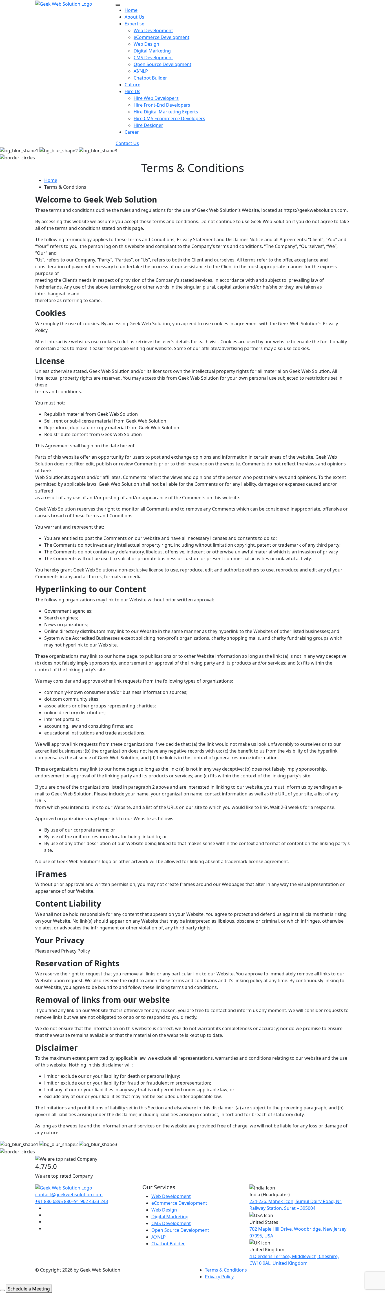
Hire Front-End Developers (162, 105)
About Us (134, 17)
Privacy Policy (219, 1277)
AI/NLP (141, 71)
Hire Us (132, 91)
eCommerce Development (161, 37)
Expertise (134, 24)
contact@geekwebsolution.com (69, 1194)
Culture (132, 85)
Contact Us (127, 143)
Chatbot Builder (150, 78)
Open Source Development (162, 64)
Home (131, 10)
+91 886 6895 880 (53, 1201)
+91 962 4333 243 (90, 1201)
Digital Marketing (152, 51)
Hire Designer (148, 125)
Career (132, 132)
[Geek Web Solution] (63, 3)
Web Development (153, 30)
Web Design (146, 44)
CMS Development (153, 57)
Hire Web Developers (156, 98)
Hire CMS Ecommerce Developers (169, 118)
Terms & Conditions (226, 1270)
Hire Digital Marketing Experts (166, 112)
